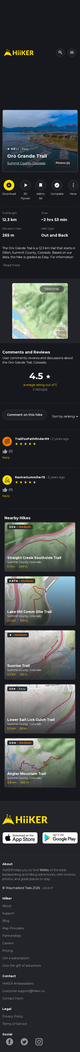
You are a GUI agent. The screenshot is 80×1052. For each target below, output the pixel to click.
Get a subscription (15, 958)
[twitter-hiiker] (24, 1041)
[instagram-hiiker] (39, 1041)
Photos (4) (63, 162)
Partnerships (11, 936)
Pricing (7, 951)
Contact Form (12, 998)
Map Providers (13, 928)
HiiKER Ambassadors (18, 983)
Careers (8, 943)
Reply (6, 457)
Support (8, 913)
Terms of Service (14, 1024)
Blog (5, 921)
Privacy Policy (12, 1016)
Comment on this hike (24, 415)
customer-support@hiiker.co (23, 991)
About (7, 906)
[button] (11, 265)
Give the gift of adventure (21, 966)
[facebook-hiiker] (9, 1041)
